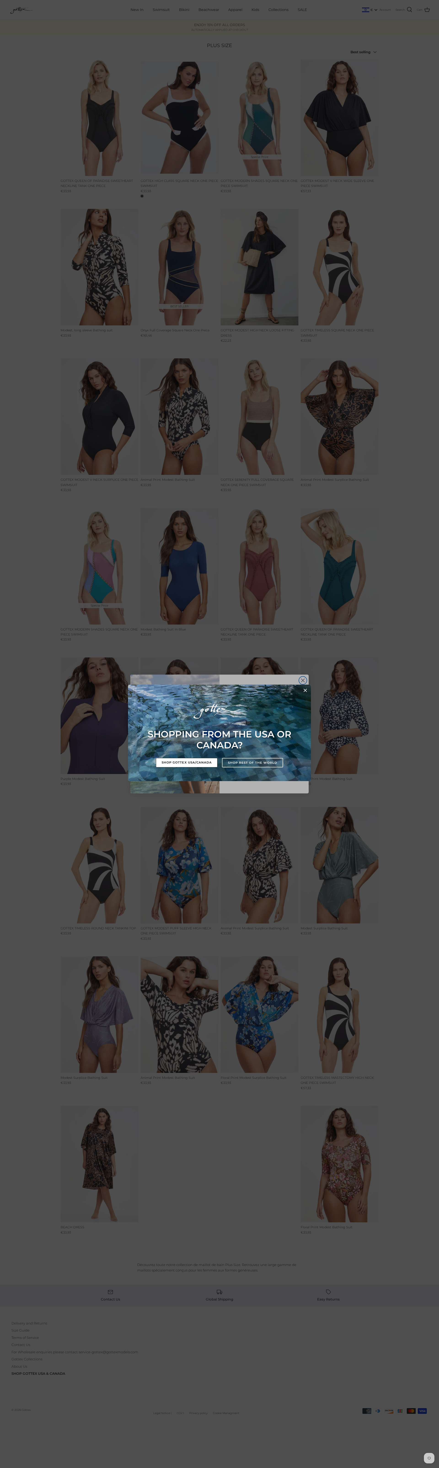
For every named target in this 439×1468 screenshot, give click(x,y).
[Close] (305, 690)
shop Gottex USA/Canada (187, 762)
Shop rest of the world (252, 762)
